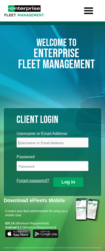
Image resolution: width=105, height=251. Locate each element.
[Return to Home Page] (24, 10)
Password (26, 157)
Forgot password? (33, 180)
